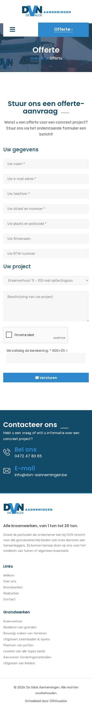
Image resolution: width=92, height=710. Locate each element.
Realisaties (11, 593)
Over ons (9, 581)
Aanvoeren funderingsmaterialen (27, 657)
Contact (9, 599)
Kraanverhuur (12, 621)
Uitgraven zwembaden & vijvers (26, 639)
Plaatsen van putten (18, 645)
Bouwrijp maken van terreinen (25, 633)
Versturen (48, 377)
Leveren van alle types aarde (24, 651)
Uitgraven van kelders (19, 663)
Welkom (37, 58)
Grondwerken (13, 587)
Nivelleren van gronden (20, 627)
